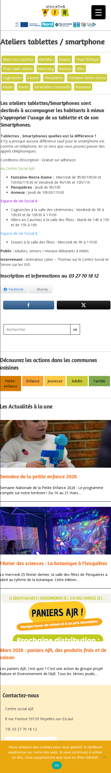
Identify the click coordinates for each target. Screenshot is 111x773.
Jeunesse (54, 381)
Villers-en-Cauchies (18, 59)
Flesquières (53, 77)
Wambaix (83, 87)
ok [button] (75, 329)
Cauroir (33, 77)
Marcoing (46, 68)
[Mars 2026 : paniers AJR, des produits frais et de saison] (55, 617)
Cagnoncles (12, 77)
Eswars (65, 59)
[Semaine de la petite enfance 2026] (55, 444)
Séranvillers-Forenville (52, 87)
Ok (56, 765)
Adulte (8, 87)
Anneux (65, 68)
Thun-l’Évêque (87, 59)
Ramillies (46, 59)
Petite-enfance (10, 384)
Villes (80, 68)
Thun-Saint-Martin (18, 68)
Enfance (32, 381)
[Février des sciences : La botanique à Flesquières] (55, 530)
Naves (23, 87)
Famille (99, 381)
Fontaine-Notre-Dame (87, 77)
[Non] (104, 756)
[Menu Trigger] (98, 12)
